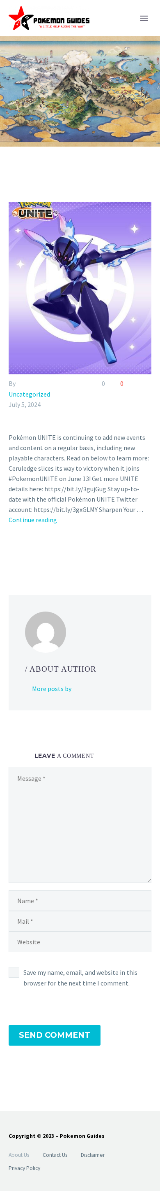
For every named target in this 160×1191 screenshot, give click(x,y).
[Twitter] (26, 553)
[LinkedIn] (61, 553)
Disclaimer (93, 1154)
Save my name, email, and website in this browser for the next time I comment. (80, 977)
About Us (19, 1154)
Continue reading (33, 520)
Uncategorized (29, 394)
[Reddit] (73, 553)
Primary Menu (144, 18)
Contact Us (55, 1154)
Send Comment (54, 1035)
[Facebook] (14, 553)
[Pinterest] (37, 553)
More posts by (51, 688)
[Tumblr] (49, 553)
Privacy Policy (24, 1168)
